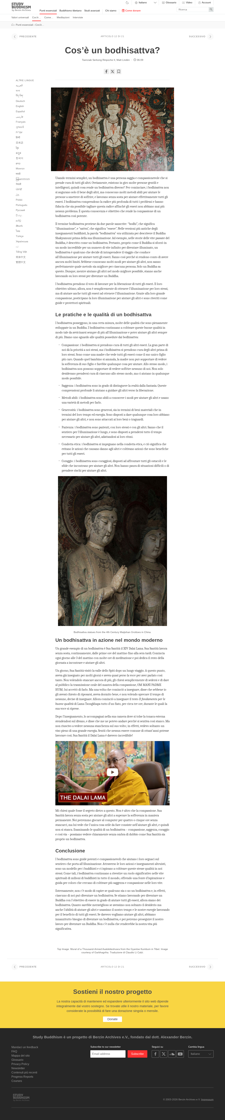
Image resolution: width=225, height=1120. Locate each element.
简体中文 (21, 257)
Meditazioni (63, 17)
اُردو (17, 246)
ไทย (18, 231)
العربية (19, 85)
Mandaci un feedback (24, 1047)
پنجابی (17, 194)
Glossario (170, 2)
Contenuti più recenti (24, 1072)
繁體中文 (21, 262)
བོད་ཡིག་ (19, 95)
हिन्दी (18, 137)
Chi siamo (110, 10)
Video (188, 2)
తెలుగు (19, 225)
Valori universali (20, 17)
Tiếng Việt (21, 251)
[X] (112, 71)
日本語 (19, 142)
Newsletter (18, 1068)
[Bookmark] (118, 71)
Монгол (20, 168)
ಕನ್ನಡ (18, 153)
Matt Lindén (123, 60)
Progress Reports (22, 1076)
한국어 (19, 158)
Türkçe (20, 236)
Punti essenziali (48, 10)
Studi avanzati (92, 10)
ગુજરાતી (20, 127)
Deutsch (20, 101)
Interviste (78, 17)
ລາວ (18, 163)
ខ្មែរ (17, 147)
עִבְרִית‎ (19, 132)
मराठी (18, 173)
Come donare (133, 10)
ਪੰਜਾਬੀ (19, 189)
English (20, 106)
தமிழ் (18, 220)
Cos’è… (36, 17)
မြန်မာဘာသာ (23, 179)
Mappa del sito (20, 1055)
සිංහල (19, 215)
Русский (20, 210)
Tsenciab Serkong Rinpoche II (98, 60)
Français (20, 121)
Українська (22, 241)
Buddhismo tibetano (70, 10)
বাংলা (18, 90)
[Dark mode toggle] (127, 3)
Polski (19, 199)
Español (20, 111)
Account (206, 2)
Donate (112, 1019)
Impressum (207, 1099)
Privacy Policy (20, 1064)
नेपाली (18, 184)
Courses (16, 1080)
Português (21, 205)
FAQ (14, 1051)
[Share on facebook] (106, 71)
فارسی (19, 116)
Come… (48, 17)
